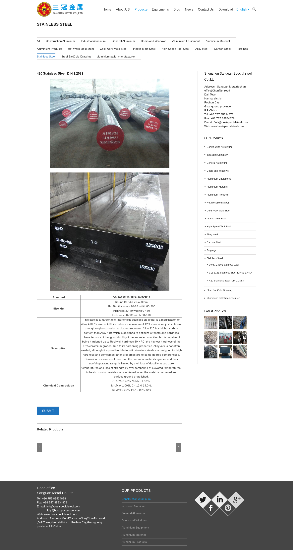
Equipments (160, 9)
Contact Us (206, 9)
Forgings (242, 48)
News (189, 9)
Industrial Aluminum (93, 41)
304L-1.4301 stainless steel (224, 264)
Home (107, 9)
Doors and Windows (153, 41)
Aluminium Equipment (186, 41)
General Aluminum (123, 41)
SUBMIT (48, 411)
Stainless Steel (46, 56)
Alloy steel (201, 48)
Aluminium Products (49, 48)
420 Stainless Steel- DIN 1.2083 (226, 280)
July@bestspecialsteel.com (231, 122)
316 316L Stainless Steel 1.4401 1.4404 (231, 272)
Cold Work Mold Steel (113, 48)
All (38, 41)
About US (123, 9)
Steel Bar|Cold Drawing (76, 56)
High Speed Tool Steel (175, 48)
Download (225, 9)
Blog (177, 9)
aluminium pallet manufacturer (116, 56)
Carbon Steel (222, 48)
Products (141, 9)
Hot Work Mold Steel (81, 48)
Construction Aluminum (60, 41)
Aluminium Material (218, 41)
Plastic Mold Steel (144, 48)
